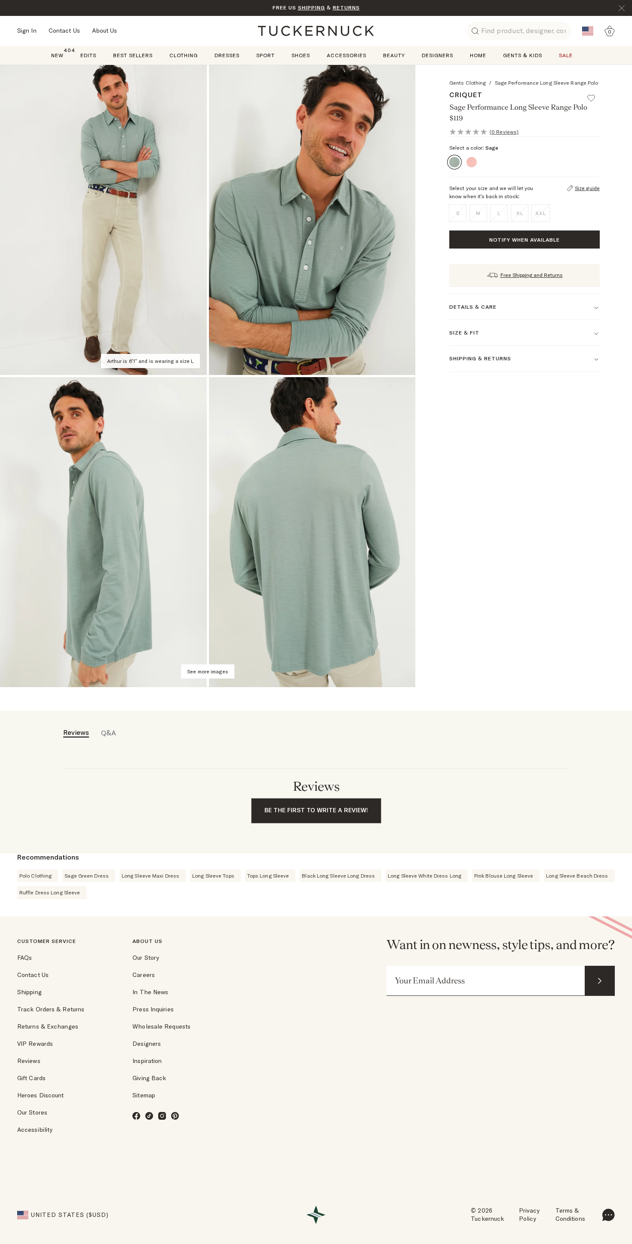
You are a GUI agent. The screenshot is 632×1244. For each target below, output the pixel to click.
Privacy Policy (529, 1215)
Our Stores (32, 1112)
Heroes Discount (40, 1095)
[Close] (621, 8)
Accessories (346, 55)
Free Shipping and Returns (531, 275)
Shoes (300, 55)
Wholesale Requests (161, 1026)
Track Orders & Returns (50, 1009)
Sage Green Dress (86, 875)
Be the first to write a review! (316, 810)
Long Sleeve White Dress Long (424, 875)
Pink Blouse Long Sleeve (503, 875)
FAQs (24, 957)
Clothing (183, 55)
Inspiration (147, 1061)
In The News (150, 992)
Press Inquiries (153, 1009)
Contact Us (64, 30)
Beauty (394, 55)
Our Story (145, 957)
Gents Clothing (467, 83)
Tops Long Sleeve (268, 875)
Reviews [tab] (76, 732)
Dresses (227, 55)
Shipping (29, 992)
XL (519, 213)
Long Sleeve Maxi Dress (150, 875)
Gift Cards (31, 1078)
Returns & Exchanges (47, 1026)
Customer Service (46, 941)
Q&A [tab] (108, 732)
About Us (104, 30)
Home (478, 55)
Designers (437, 55)
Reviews (28, 1061)
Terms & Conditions (570, 1215)
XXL (540, 213)
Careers (143, 975)
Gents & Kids (522, 55)
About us (147, 941)
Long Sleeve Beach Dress (577, 875)
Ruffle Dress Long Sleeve (49, 892)
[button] (595, 94)
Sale (566, 55)
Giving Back (149, 1078)
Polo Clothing (35, 875)
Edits (88, 55)
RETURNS (346, 7)
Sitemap (143, 1095)
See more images (207, 671)
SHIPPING (311, 7)
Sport (265, 55)
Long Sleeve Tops (213, 875)
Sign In (27, 30)
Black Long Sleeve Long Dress (338, 875)
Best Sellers (133, 55)
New (57, 54)
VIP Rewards (35, 1043)
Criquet (465, 94)
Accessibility (34, 1129)
